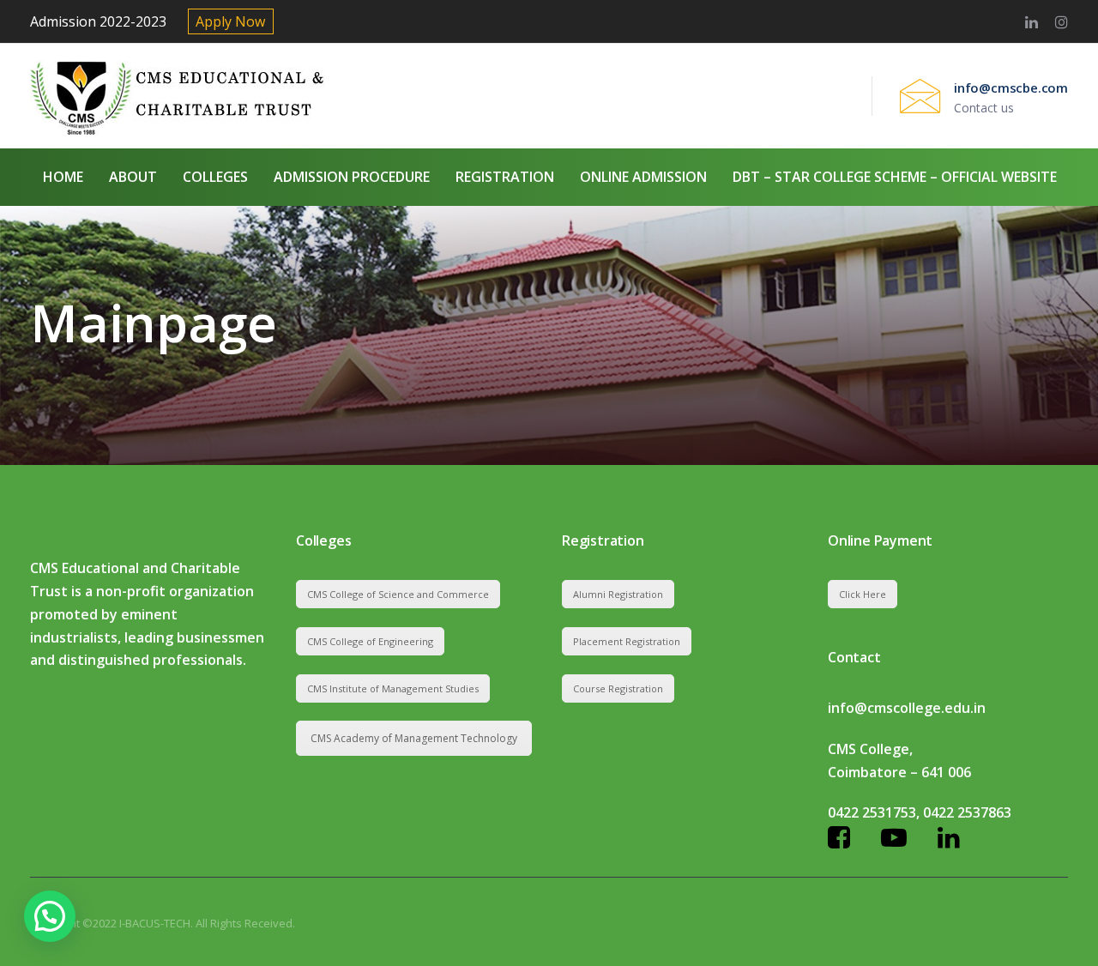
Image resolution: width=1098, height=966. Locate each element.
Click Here (862, 594)
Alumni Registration (618, 594)
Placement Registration (626, 641)
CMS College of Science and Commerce (398, 594)
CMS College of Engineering (370, 641)
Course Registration (618, 688)
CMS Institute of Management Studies (393, 688)
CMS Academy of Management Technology (414, 738)
